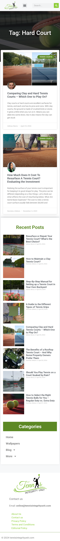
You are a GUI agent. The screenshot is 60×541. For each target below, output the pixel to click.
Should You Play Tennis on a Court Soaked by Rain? (41, 373)
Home (9, 437)
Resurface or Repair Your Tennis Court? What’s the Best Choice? (39, 239)
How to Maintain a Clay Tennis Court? (38, 260)
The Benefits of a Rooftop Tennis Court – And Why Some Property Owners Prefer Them (39, 353)
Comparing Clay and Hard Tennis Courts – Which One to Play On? (27, 95)
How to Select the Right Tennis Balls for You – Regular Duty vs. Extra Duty (40, 398)
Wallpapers (13, 443)
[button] (24, 5)
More (9, 456)
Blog (8, 450)
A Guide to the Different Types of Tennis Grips (38, 305)
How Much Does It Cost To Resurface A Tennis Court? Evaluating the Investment (23, 178)
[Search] (56, 5)
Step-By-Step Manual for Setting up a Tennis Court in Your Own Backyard (40, 284)
